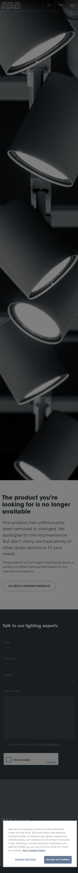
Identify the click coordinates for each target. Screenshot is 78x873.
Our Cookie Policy (34, 850)
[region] (40, 843)
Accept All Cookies (57, 859)
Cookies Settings (25, 859)
